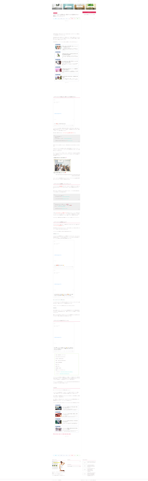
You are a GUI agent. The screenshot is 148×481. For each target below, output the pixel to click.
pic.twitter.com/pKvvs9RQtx (61, 206)
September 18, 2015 (66, 198)
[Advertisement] (66, 26)
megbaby (55, 125)
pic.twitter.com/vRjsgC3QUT (68, 138)
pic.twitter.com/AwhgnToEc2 (66, 196)
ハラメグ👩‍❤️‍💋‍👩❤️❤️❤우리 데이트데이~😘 (59, 265)
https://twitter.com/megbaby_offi (64, 373)
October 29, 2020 (70, 140)
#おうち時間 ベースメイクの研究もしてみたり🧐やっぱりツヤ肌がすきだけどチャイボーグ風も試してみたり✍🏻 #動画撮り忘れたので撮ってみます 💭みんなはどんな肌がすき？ (64, 348)
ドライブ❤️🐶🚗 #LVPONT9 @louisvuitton (60, 123)
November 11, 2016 (64, 208)
